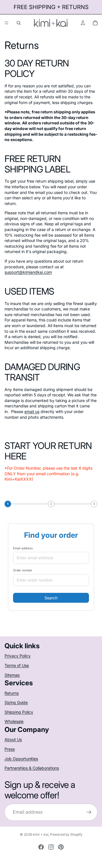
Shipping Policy (19, 712)
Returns (12, 693)
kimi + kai (40, 834)
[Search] (18, 23)
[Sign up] (89, 812)
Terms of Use (17, 665)
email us (31, 411)
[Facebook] (41, 847)
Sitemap (12, 675)
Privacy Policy (18, 655)
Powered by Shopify (66, 834)
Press (10, 749)
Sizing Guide (16, 702)
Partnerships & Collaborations (32, 768)
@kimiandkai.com (28, 272)
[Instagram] (51, 847)
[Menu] (6, 22)
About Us (13, 739)
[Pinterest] (61, 847)
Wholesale (14, 721)
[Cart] (95, 23)
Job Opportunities (21, 758)
